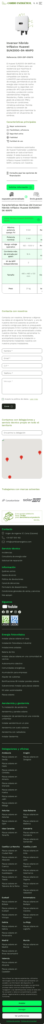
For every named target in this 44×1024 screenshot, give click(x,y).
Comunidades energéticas (13, 668)
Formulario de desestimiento (14, 587)
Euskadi (5, 897)
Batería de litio (8, 652)
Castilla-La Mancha (11, 847)
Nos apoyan (7, 595)
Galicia (5, 922)
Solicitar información (18, 187)
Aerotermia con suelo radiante (15, 727)
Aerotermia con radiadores (13, 732)
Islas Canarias (8, 828)
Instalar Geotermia (10, 736)
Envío (6, 406)
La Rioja (27, 922)
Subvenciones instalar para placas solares (20, 686)
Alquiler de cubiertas (11, 677)
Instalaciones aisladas (11, 647)
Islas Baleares (29, 810)
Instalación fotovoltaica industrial (16, 643)
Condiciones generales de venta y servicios (21, 591)
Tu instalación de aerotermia (14, 707)
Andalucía (6, 753)
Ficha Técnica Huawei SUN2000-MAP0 (19, 219)
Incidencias (7, 552)
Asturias (5, 810)
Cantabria (27, 828)
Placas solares (8, 695)
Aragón (26, 753)
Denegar (22, 1009)
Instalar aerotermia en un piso (15, 723)
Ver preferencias (22, 1016)
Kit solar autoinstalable (12, 690)
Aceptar (22, 1003)
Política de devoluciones (12, 579)
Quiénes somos (8, 571)
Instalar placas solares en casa (15, 638)
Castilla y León (30, 847)
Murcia (26, 940)
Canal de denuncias (10, 583)
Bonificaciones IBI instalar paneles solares (20, 681)
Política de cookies (13, 1021)
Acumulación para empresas (14, 672)
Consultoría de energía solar (14, 556)
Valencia (6, 958)
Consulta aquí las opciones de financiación (23, 174)
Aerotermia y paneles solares (14, 711)
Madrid (5, 940)
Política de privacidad (28, 1021)
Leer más (34, 399)
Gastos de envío (9, 575)
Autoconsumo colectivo (12, 663)
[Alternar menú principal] (40, 3)
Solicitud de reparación (12, 560)
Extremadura (29, 897)
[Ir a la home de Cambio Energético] (17, 3)
